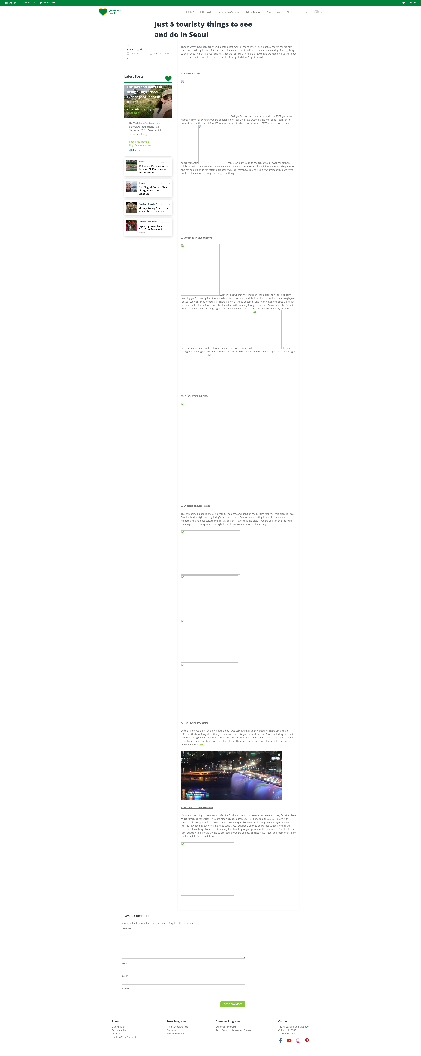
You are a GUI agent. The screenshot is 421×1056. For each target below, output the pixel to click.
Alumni (142, 162)
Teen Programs (176, 1021)
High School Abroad (198, 12)
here (201, 744)
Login (403, 3)
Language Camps (228, 12)
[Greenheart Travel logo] (111, 12)
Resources (273, 12)
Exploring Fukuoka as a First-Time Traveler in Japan (152, 229)
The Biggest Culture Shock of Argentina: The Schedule (154, 190)
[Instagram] (298, 1040)
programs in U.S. (28, 3)
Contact (283, 1021)
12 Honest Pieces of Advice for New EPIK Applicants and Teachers (154, 169)
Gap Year (172, 1030)
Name (125, 963)
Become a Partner (121, 1030)
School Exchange (176, 1033)
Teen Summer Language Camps (233, 1030)
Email (125, 976)
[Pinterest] (307, 1040)
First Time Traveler (139, 141)
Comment (126, 928)
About (116, 1021)
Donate (413, 3)
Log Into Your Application (125, 1037)
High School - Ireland (140, 145)
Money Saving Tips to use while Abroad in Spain (153, 210)
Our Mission (118, 1026)
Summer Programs (228, 1021)
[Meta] (280, 1040)
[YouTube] (289, 1040)
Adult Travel (253, 12)
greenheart (10, 3)
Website (125, 988)
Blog (289, 12)
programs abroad (47, 3)
